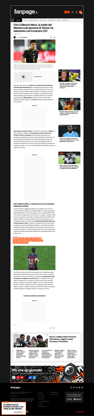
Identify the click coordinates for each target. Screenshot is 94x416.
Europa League (43, 20)
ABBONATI (67, 12)
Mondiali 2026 (64, 20)
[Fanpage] (16, 387)
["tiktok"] (13, 377)
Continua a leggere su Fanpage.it (34, 295)
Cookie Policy (41, 399)
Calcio (18, 20)
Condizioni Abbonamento (43, 401)
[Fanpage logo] (24, 12)
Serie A (26, 20)
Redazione (40, 403)
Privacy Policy (41, 396)
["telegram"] (34, 377)
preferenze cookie (42, 406)
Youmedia (40, 392)
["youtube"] (22, 377)
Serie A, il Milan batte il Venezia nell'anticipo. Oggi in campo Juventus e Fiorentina (62, 339)
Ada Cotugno (24, 37)
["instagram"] (18, 377)
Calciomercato (52, 20)
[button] (54, 37)
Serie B (58, 20)
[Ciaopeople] (79, 412)
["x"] (26, 377)
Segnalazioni (41, 394)
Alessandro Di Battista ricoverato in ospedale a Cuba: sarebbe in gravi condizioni (13, 407)
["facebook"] (30, 377)
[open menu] (12, 20)
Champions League (33, 20)
